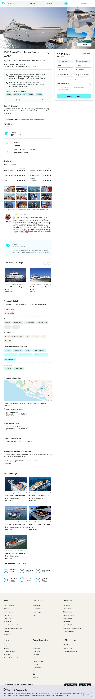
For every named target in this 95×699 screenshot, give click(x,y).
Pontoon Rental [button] (67, 618)
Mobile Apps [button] (37, 612)
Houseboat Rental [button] (68, 615)
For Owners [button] (36, 609)
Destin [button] (35, 674)
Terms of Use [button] (54, 693)
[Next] (49, 262)
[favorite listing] (51, 53)
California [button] (18, 66)
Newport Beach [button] (26, 66)
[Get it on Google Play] (85, 685)
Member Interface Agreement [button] (13, 628)
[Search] (66, 3)
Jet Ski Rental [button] (67, 609)
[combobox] (17, 3)
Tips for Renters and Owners (12, 658)
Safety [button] (35, 615)
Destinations (7, 654)
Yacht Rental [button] (66, 621)
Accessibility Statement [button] (11, 625)
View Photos (84, 45)
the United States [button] (9, 66)
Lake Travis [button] (36, 658)
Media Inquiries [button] (8, 612)
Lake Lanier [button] (36, 648)
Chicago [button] (35, 664)
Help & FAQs (66, 645)
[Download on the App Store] (70, 685)
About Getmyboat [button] (9, 605)
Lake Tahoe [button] (36, 651)
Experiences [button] (67, 600)
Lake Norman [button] (37, 667)
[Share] (48, 53)
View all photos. (44, 209)
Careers (6, 609)
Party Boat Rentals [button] (68, 631)
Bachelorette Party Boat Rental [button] (72, 628)
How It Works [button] (37, 605)
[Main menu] (91, 3)
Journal (6, 640)
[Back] (45, 262)
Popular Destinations (40, 640)
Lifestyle (6, 648)
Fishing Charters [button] (67, 612)
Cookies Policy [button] (8, 621)
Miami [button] (35, 645)
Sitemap (6, 631)
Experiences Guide (9, 651)
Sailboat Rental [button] (67, 625)
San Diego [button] (36, 654)
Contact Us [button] (7, 634)
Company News (8, 645)
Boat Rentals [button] (66, 605)
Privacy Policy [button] (64, 695)
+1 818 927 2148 (67, 648)
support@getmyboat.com (70, 651)
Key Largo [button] (36, 671)
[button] (15, 275)
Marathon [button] (36, 677)
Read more (7, 463)
